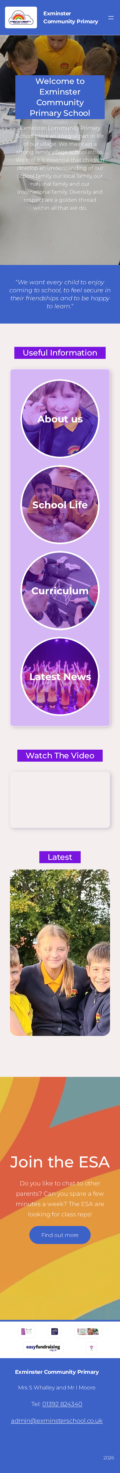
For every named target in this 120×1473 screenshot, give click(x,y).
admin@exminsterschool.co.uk (57, 1420)
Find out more (60, 1235)
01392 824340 (62, 1404)
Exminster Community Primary (57, 1372)
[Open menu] (111, 18)
